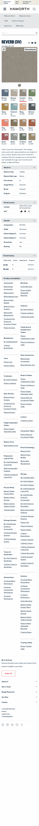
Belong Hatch (9, 293)
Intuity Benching (26, 286)
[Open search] (34, 9)
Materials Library (25, 16)
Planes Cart (8, 362)
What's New (20, 26)
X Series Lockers (27, 420)
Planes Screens (9, 327)
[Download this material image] (4, 49)
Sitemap (4, 711)
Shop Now (17, 2)
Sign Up (8, 673)
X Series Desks (9, 510)
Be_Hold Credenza (10, 379)
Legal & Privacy (6, 714)
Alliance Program (18, 21)
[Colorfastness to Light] (25, 211)
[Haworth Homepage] (19, 9)
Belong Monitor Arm (11, 296)
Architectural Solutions (27, 2)
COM (6, 21)
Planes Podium (9, 365)
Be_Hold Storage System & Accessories (10, 526)
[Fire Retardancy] (21, 211)
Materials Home (9, 16)
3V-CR (5, 264)
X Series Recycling (27, 316)
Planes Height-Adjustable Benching (26, 292)
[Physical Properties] (29, 211)
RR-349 (6, 269)
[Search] (36, 33)
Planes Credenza (10, 383)
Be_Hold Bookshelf (10, 341)
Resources (7, 26)
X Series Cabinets (27, 313)
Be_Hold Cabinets (27, 309)
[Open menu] (5, 9)
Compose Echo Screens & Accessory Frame (10, 321)
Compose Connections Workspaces (8, 589)
